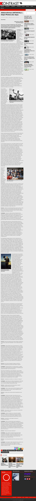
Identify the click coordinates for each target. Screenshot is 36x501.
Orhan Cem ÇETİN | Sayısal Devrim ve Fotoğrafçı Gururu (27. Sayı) (29, 58)
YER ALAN (17, 17)
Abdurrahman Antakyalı (11, 450)
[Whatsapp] (19, 449)
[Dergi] (11, 4)
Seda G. (8, 17)
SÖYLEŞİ (23, 6)
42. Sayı (4, 450)
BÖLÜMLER (13, 6)
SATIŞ (23, 497)
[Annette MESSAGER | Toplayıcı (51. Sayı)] (4, 459)
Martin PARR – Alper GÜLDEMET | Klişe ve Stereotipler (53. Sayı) (28, 17)
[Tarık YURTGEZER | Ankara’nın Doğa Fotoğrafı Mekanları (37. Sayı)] (19, 459)
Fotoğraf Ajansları (5, 452)
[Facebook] (15, 449)
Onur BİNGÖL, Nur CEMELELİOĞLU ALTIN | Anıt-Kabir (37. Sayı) (29, 50)
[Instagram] (17, 449)
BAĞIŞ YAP (2, 8)
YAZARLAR (27, 6)
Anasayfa (2, 6)
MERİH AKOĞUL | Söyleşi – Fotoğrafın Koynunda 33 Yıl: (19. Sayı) (29, 24)
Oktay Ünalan (31, 28)
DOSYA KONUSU (12, 17)
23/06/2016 (3, 17)
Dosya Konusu (19, 450)
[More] (22, 449)
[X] (20, 449)
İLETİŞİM (32, 6)
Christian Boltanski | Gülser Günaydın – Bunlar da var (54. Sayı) (12, 465)
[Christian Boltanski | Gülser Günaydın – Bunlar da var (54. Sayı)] (12, 459)
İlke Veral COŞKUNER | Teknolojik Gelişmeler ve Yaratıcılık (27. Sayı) (28, 65)
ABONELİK (26, 497)
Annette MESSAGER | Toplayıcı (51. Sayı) (4, 464)
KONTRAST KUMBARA (32, 497)
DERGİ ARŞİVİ (19, 497)
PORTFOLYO (19, 6)
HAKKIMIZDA (7, 6)
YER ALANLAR (14, 497)
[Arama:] (30, 9)
